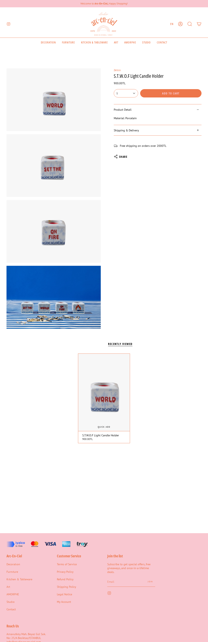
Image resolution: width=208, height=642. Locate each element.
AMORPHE (12, 594)
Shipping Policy (66, 587)
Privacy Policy (65, 572)
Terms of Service (67, 564)
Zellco (117, 70)
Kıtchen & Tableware (19, 579)
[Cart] (199, 24)
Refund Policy (65, 579)
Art (8, 587)
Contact (11, 609)
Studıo (10, 602)
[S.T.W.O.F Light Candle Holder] (104, 392)
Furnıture (12, 572)
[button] (189, 24)
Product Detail (122, 109)
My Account (64, 602)
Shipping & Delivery (126, 130)
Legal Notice (64, 594)
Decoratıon (13, 564)
